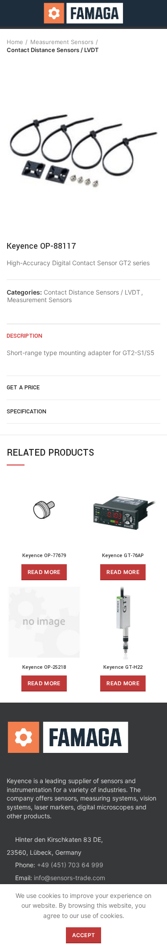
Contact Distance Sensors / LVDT (53, 49)
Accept (83, 935)
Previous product (11, 62)
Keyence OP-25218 (44, 667)
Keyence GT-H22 (123, 667)
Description (24, 336)
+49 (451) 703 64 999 (70, 865)
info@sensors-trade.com (69, 877)
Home (15, 41)
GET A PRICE (23, 388)
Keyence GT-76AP (123, 555)
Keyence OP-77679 (44, 555)
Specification (26, 412)
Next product (28, 62)
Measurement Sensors (62, 41)
